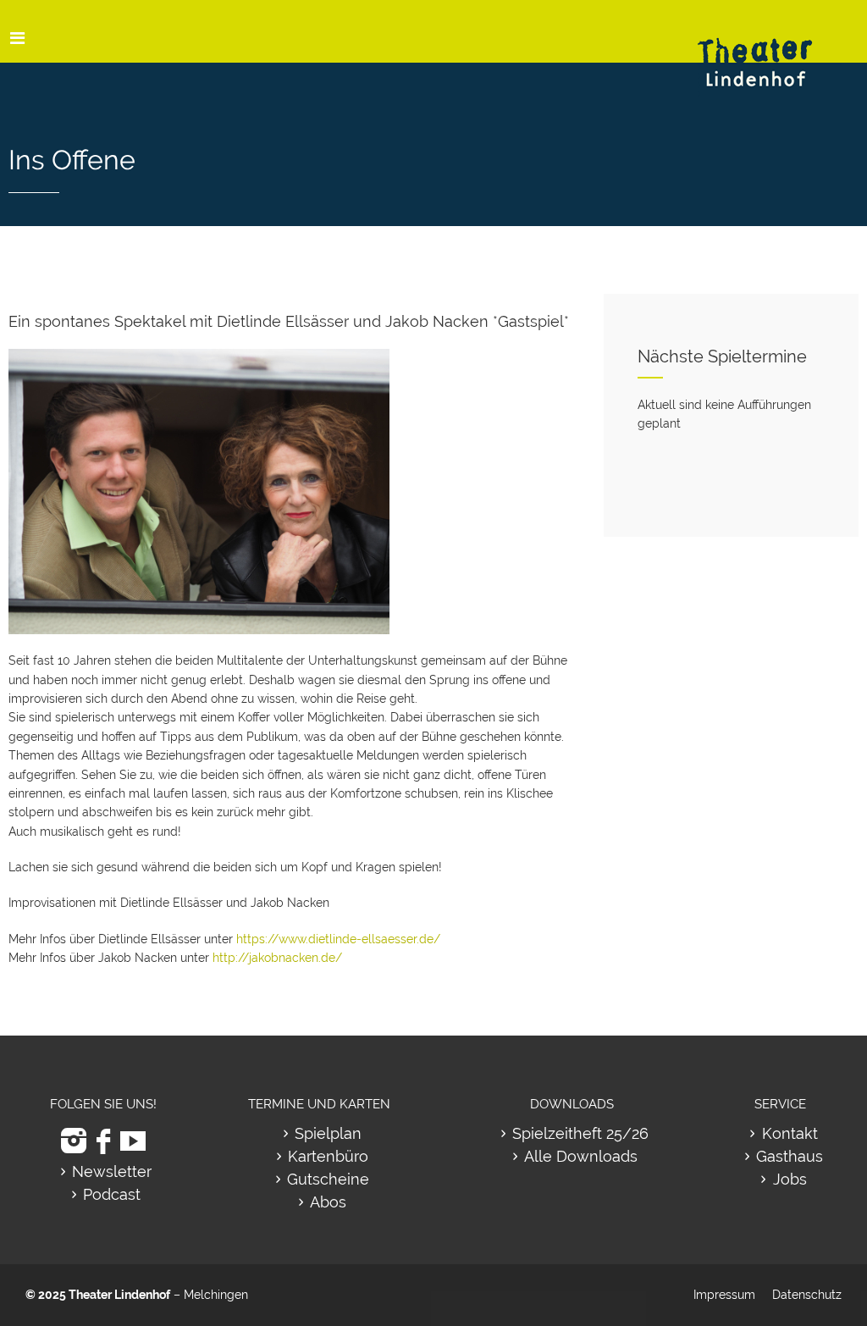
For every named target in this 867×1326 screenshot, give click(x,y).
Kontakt (790, 1133)
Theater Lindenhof (119, 1294)
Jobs (790, 1179)
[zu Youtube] (133, 1141)
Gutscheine (328, 1179)
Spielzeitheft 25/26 (580, 1133)
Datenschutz (807, 1294)
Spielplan (328, 1133)
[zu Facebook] (103, 1141)
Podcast (112, 1194)
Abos (328, 1202)
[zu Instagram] (73, 1141)
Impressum (724, 1294)
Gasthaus (789, 1156)
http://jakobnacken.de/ (277, 957)
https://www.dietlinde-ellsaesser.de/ (338, 939)
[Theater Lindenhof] (769, 49)
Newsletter (112, 1171)
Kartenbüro (328, 1156)
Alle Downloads (581, 1156)
